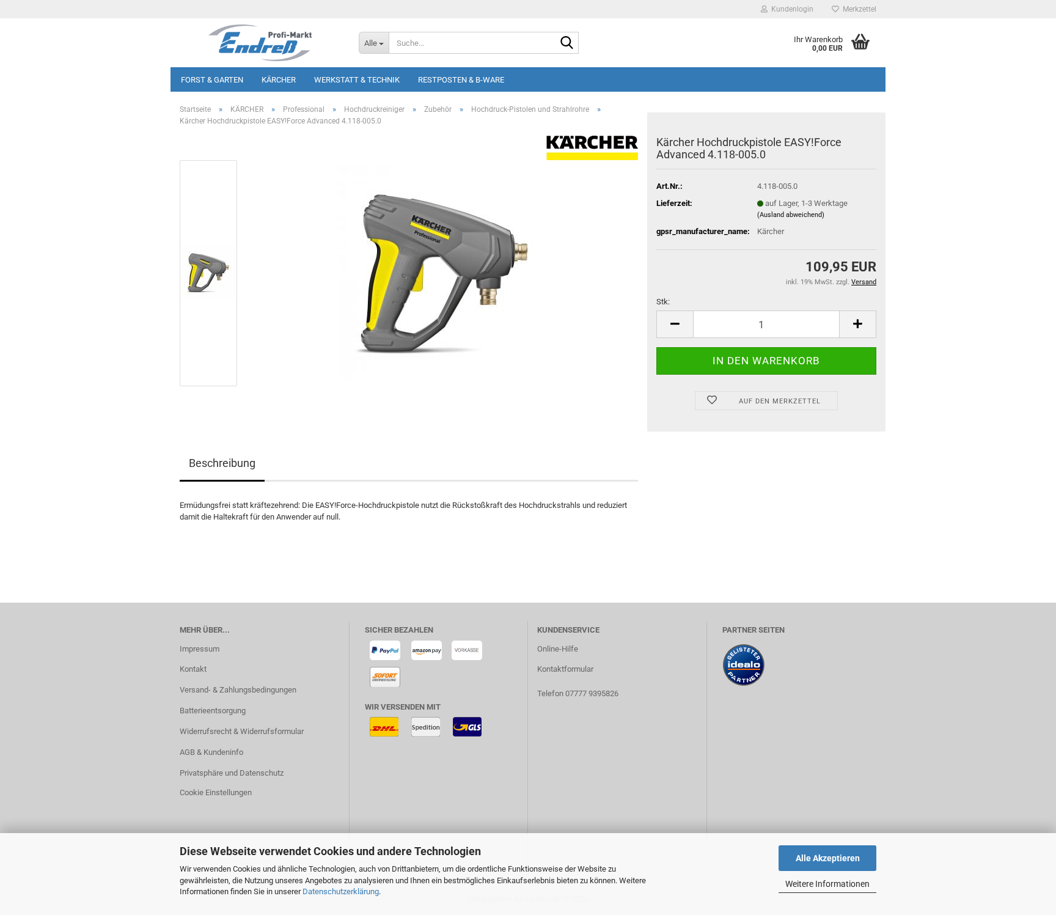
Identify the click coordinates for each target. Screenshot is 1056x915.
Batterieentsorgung (213, 710)
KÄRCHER (279, 79)
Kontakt (193, 669)
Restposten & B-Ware (461, 79)
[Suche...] (567, 43)
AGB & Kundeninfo (211, 752)
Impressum (199, 648)
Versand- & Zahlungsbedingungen (238, 689)
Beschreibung (222, 463)
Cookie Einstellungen (216, 792)
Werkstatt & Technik (357, 79)
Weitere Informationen (827, 884)
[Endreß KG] (260, 42)
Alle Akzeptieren (828, 858)
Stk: (663, 301)
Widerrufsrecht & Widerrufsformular (242, 731)
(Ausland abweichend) (790, 215)
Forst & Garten (212, 79)
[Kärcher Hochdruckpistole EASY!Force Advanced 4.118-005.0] (444, 272)
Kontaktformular (565, 669)
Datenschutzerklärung (340, 891)
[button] (674, 324)
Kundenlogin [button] (790, 9)
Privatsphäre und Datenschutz (232, 772)
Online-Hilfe (557, 648)
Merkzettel (857, 9)
